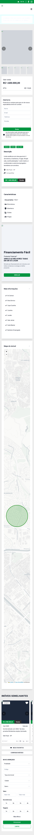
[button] (4, 49)
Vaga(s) (5, 808)
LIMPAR (17, 826)
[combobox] (17, 763)
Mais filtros (17, 816)
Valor (4, 791)
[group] (17, 803)
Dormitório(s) (7, 800)
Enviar (17, 129)
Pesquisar (17, 822)
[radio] (6, 803)
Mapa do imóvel (10, 346)
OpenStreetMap (19, 682)
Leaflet (11, 682)
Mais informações (11, 289)
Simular (17, 275)
